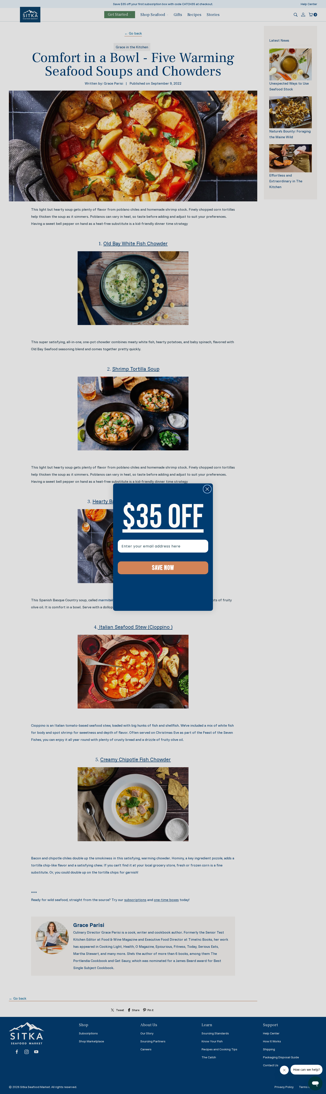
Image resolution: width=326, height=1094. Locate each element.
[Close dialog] (207, 489)
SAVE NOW (163, 568)
